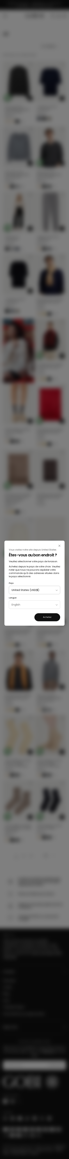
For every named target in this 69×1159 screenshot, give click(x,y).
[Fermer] (59, 546)
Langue (12, 597)
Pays (11, 583)
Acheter (47, 617)
